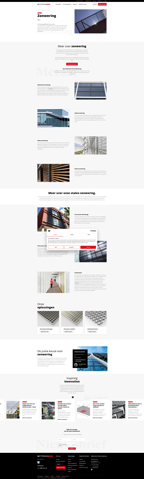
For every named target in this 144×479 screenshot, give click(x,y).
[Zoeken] (103, 1)
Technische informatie (83, 467)
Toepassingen (71, 456)
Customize (71, 247)
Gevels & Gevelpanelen (72, 463)
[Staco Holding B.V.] (43, 4)
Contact (58, 464)
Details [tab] (72, 234)
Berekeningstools (82, 463)
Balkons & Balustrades (72, 469)
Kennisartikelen (43, 9)
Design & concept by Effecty (61, 477)
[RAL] (44, 468)
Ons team (58, 459)
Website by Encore (53, 477)
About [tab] (89, 234)
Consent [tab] (55, 234)
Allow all (88, 247)
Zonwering (70, 467)
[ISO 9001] (41, 468)
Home (38, 9)
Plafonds (69, 471)
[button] (106, 1)
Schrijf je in (72, 448)
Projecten (81, 459)
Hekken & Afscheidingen (72, 465)
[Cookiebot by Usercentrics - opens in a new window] (91, 231)
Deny (56, 247)
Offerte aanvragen (61, 467)
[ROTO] (38, 462)
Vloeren (69, 459)
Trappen (69, 461)
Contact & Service (94, 459)
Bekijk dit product (44, 331)
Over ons (58, 456)
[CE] (38, 468)
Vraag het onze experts (72, 64)
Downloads (81, 465)
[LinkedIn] (91, 470)
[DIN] (46, 468)
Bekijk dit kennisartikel (28, 419)
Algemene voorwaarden (60, 461)
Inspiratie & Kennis (84, 456)
